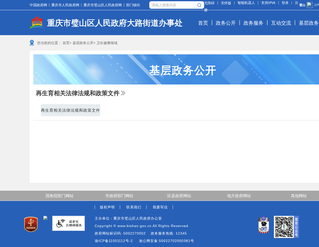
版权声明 (107, 207)
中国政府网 (38, 5)
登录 (285, 2)
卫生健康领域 (106, 42)
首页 (203, 23)
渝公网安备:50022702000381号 (166, 241)
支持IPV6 (268, 2)
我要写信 (160, 207)
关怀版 (226, 2)
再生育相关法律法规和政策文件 (78, 92)
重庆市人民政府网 (65, 5)
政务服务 (253, 23)
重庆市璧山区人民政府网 (102, 5)
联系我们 (133, 207)
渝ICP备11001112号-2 (114, 241)
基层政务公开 (83, 42)
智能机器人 (246, 2)
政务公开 (226, 23)
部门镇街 (133, 5)
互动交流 (281, 23)
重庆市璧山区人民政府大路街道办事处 (115, 22)
